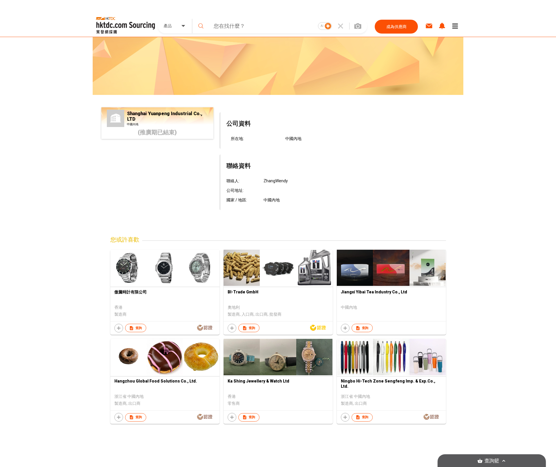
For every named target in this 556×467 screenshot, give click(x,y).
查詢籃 (491, 461)
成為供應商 (396, 26)
